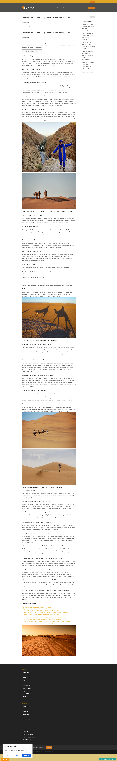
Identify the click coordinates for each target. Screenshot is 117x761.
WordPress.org (27, 739)
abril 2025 (26, 672)
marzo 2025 (26, 675)
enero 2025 (26, 680)
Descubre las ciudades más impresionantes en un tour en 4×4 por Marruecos (45, 612)
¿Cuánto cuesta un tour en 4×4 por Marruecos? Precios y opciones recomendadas (46, 621)
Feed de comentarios (29, 737)
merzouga (26, 714)
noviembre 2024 (27, 685)
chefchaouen (26, 706)
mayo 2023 (26, 694)
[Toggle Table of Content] (38, 51)
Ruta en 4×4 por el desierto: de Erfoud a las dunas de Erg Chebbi (41, 614)
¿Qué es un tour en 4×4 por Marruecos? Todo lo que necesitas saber (42, 609)
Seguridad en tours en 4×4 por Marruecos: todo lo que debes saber (42, 623)
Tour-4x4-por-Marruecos (42, 26)
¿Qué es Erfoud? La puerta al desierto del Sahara (37, 607)
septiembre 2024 (28, 691)
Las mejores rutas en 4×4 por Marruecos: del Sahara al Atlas (40, 610)
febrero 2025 (26, 677)
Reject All (18, 755)
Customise (9, 755)
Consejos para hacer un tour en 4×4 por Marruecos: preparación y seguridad (45, 617)
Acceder (25, 731)
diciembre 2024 (27, 683)
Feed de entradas (28, 734)
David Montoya (27, 26)
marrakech (26, 711)
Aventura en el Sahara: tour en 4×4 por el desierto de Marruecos (41, 616)
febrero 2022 (26, 696)
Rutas (69, 1)
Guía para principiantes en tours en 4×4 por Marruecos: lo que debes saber (44, 619)
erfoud (25, 709)
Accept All (26, 755)
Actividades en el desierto (82, 1)
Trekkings (74, 1)
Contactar (92, 1)
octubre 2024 (27, 688)
